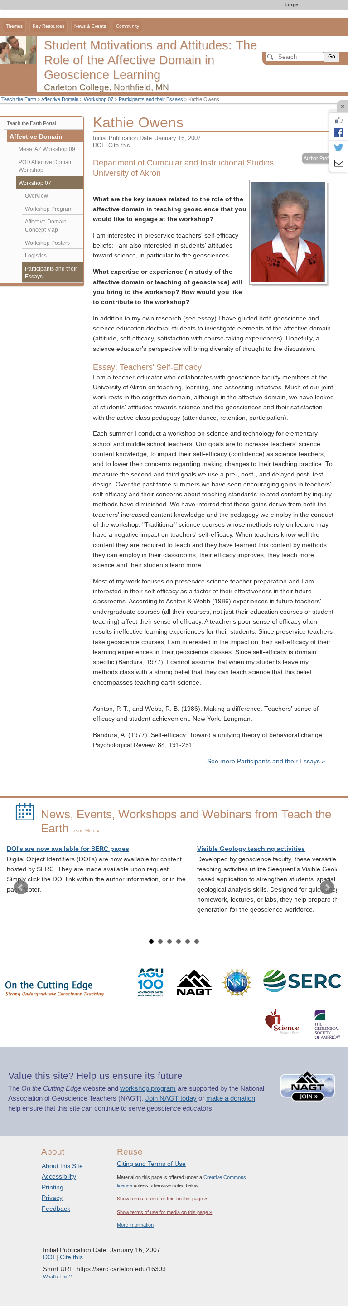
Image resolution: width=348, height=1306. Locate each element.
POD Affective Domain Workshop (46, 166)
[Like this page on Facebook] (338, 120)
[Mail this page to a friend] (338, 164)
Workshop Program (48, 209)
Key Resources (48, 26)
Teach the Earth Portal (31, 123)
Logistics (36, 255)
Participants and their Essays (151, 99)
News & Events (90, 26)
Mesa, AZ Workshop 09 (47, 149)
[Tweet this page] (338, 148)
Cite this (119, 145)
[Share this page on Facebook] (338, 132)
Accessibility (59, 1176)
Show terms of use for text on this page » (162, 1198)
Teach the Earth (18, 99)
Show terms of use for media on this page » (164, 1212)
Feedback (56, 1208)
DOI (98, 145)
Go (331, 56)
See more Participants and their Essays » (266, 761)
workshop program (148, 1088)
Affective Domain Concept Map (46, 225)
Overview (36, 196)
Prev (21, 887)
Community (127, 26)
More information (135, 1225)
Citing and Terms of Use (151, 1163)
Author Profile (318, 158)
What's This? (57, 1276)
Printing (52, 1187)
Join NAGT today (171, 1098)
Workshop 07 (98, 99)
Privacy (52, 1197)
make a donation (230, 1098)
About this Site (62, 1166)
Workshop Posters (47, 243)
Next (327, 887)
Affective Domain (59, 99)
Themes (14, 26)
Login (292, 4)
